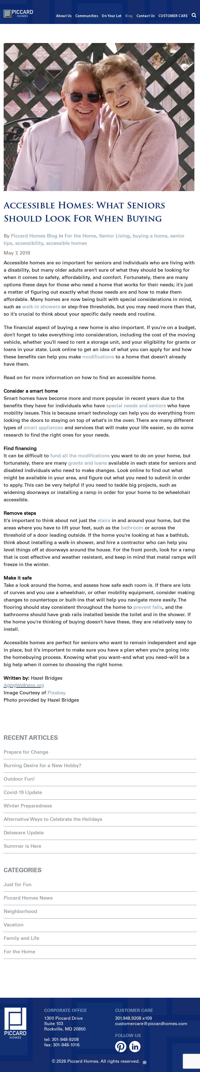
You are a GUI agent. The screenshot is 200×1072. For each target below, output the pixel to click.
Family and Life (21, 938)
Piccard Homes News (28, 898)
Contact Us (146, 16)
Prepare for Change (26, 752)
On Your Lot (111, 16)
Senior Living (114, 236)
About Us (64, 16)
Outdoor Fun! (19, 779)
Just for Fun (17, 884)
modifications (98, 357)
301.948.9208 (128, 1018)
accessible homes (66, 243)
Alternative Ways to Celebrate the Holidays (53, 819)
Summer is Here (22, 846)
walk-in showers (41, 307)
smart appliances (43, 427)
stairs (104, 520)
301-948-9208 (65, 1039)
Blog (129, 16)
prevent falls (147, 607)
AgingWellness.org (24, 685)
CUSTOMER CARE (173, 16)
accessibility (29, 243)
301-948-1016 (66, 1045)
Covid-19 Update (23, 792)
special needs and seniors (136, 405)
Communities (86, 16)
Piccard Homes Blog (34, 236)
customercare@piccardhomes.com (151, 1023)
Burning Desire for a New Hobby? (42, 765)
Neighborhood (20, 911)
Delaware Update (24, 833)
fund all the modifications (80, 456)
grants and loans (87, 463)
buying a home (150, 236)
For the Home (80, 236)
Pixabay (57, 693)
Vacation (13, 925)
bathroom (132, 528)
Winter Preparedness (28, 806)
